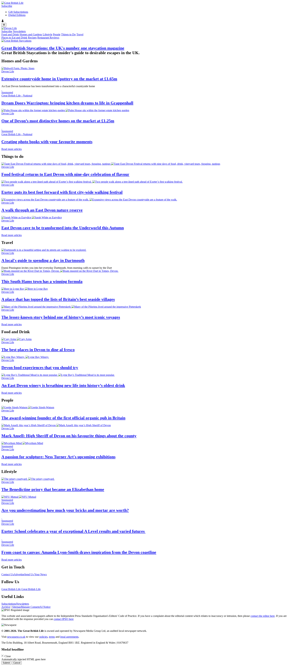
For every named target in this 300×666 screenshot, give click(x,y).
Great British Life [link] (11, 589)
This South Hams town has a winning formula (41, 281)
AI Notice (45, 606)
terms (52, 636)
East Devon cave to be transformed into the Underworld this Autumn (62, 228)
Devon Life (7, 71)
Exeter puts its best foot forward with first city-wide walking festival (62, 192)
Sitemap (16, 606)
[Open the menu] (3, 25)
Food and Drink (10, 34)
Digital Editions (17, 15)
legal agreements (69, 636)
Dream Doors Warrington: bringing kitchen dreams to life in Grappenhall (67, 103)
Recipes (32, 37)
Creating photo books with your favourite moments (46, 141)
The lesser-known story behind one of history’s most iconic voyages (60, 317)
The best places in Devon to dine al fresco (38, 349)
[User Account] (150, 21)
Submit (6, 662)
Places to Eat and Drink (14, 37)
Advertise (19, 574)
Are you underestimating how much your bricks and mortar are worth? (65, 510)
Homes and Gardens (31, 34)
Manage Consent (30, 606)
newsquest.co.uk (16, 636)
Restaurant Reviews (48, 37)
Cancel (16, 662)
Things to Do (68, 34)
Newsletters (19, 31)
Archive (5, 606)
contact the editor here (263, 615)
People (56, 34)
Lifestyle (47, 34)
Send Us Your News (35, 574)
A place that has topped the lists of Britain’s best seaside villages (58, 299)
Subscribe (6, 6)
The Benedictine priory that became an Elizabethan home (52, 489)
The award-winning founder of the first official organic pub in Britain (63, 418)
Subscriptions (8, 603)
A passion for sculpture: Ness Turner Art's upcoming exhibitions (58, 457)
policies (43, 636)
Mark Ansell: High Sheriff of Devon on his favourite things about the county (68, 436)
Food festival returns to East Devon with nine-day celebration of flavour (65, 174)
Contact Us (7, 574)
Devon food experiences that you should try (39, 367)
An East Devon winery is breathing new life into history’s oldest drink (63, 385)
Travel (79, 34)
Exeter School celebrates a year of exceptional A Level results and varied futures (73, 531)
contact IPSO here (64, 619)
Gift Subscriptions (18, 11)
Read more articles (11, 149)
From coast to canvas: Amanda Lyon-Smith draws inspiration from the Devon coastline (78, 552)
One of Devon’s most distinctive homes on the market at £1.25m (57, 121)
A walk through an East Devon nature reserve (42, 210)
